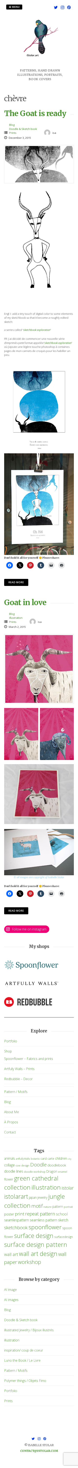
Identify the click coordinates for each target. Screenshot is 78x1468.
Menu (15, 7)
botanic (35, 1158)
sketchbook (16, 1227)
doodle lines (13, 1171)
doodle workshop (35, 1171)
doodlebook (56, 1165)
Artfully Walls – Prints (19, 1069)
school (62, 1213)
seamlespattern (16, 1219)
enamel (62, 1171)
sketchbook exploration (36, 330)
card (44, 1158)
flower (8, 1179)
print (19, 1214)
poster (9, 1214)
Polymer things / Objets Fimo (25, 1380)
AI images (11, 1299)
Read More (16, 582)
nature (47, 1207)
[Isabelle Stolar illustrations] (40, 66)
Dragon (51, 1171)
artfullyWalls (23, 1158)
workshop (29, 1261)
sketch (63, 1219)
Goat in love (25, 602)
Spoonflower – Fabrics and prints (28, 1058)
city (69, 1158)
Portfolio (10, 1041)
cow (18, 1165)
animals (9, 1158)
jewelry (42, 1197)
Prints (12, 133)
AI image (10, 1289)
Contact (10, 1132)
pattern (57, 1206)
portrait (68, 1207)
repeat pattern (40, 1213)
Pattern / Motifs (15, 1091)
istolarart (16, 1196)
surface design (33, 1236)
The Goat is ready (35, 113)
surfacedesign (63, 1237)
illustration (15, 618)
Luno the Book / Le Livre (22, 1360)
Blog (12, 125)
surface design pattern (35, 1244)
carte (50, 1158)
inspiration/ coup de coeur (23, 1350)
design (25, 1165)
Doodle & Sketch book (23, 129)
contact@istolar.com (39, 1451)
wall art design (38, 1253)
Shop (8, 1051)
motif (37, 1206)
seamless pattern (43, 1219)
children (61, 1158)
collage (9, 1165)
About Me (11, 1112)
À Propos (11, 1122)
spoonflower (45, 1227)
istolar (68, 1188)
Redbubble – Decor (18, 1079)
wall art (11, 1254)
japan (33, 1197)
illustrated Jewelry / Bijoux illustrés (29, 1330)
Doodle (38, 1164)
